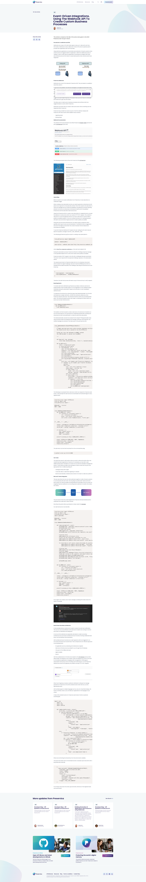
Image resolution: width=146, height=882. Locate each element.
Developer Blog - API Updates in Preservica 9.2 (41, 807)
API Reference (80, 2)
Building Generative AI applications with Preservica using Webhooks (83, 808)
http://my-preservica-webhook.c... (64, 249)
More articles (37, 12)
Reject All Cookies (77, 93)
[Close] (90, 90)
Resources (87, 2)
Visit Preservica (108, 855)
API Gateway (82, 657)
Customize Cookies (61, 93)
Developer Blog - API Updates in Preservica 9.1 (62, 807)
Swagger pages (82, 122)
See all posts (109, 798)
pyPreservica (59, 124)
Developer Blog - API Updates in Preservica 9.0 (102, 807)
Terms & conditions (67, 874)
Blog (93, 2)
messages (83, 504)
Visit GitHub (66, 855)
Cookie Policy (77, 874)
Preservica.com (108, 2)
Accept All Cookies (86, 93)
